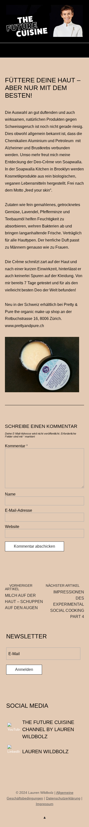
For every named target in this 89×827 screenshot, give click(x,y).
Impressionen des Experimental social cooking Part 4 (65, 601)
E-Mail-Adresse (18, 510)
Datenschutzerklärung (63, 798)
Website (12, 527)
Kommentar (16, 446)
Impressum (44, 804)
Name (10, 494)
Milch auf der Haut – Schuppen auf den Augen (24, 597)
